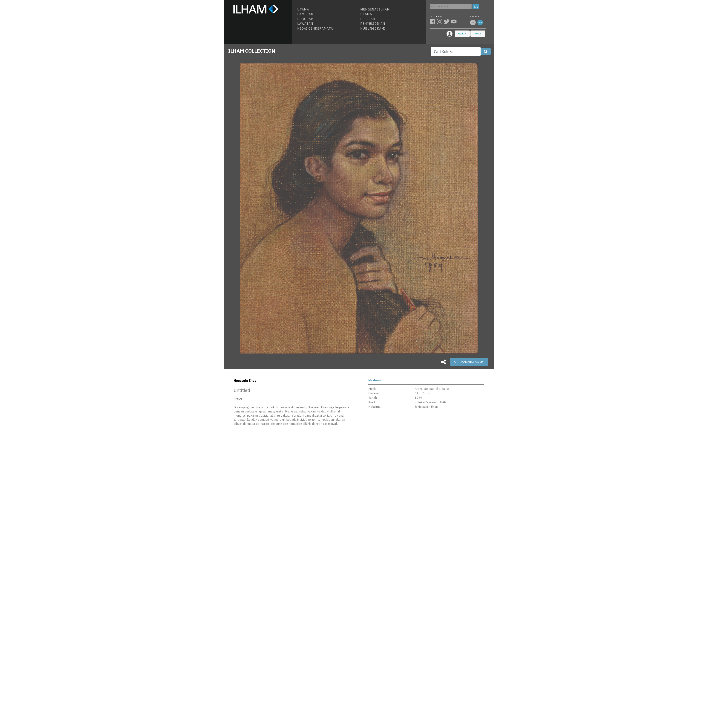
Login (478, 33)
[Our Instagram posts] (440, 21)
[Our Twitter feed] (447, 21)
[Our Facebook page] (433, 21)
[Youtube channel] (454, 21)
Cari (476, 7)
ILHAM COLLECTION (251, 51)
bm (480, 22)
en (473, 22)
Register (462, 33)
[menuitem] (327, 9)
